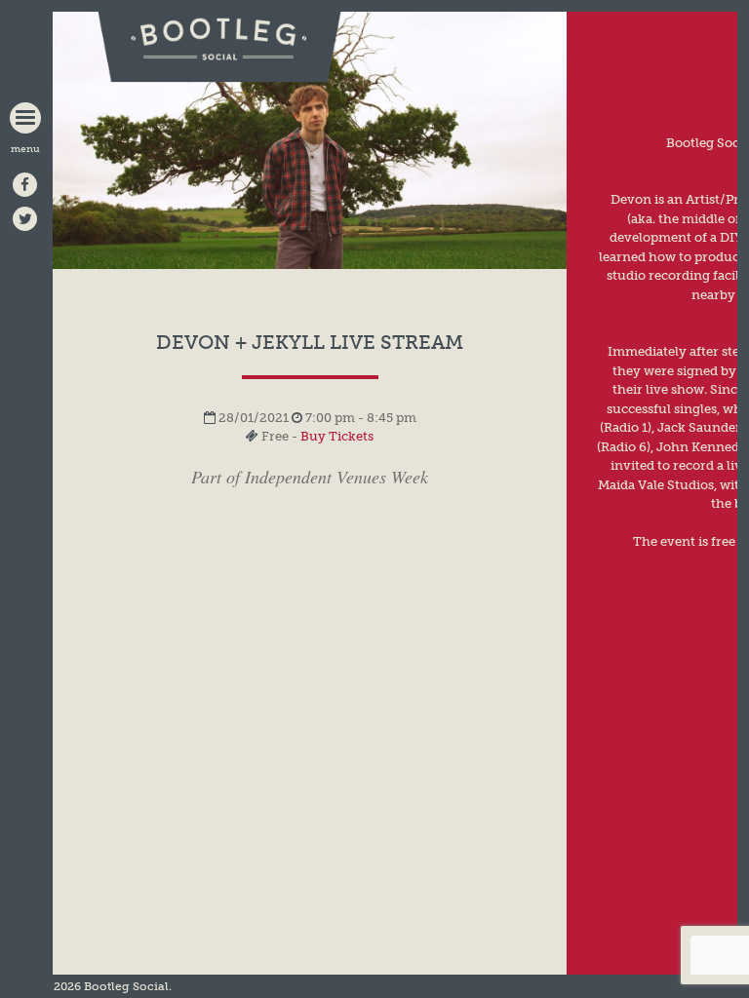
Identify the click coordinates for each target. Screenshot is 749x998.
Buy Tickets (337, 436)
